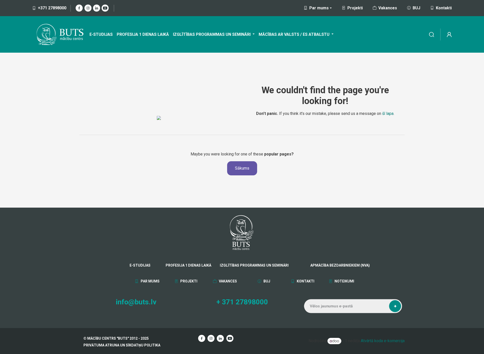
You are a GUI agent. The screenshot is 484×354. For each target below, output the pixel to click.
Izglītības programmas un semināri (254, 265)
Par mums (150, 281)
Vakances (387, 8)
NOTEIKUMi (344, 281)
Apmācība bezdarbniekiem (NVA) (326, 265)
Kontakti (444, 8)
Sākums (242, 168)
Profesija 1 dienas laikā (188, 265)
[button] (395, 306)
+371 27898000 (52, 8)
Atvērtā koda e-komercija (383, 341)
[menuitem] (101, 34)
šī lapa (388, 113)
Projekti (355, 8)
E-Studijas (140, 265)
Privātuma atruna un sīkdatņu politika (121, 345)
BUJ (416, 8)
